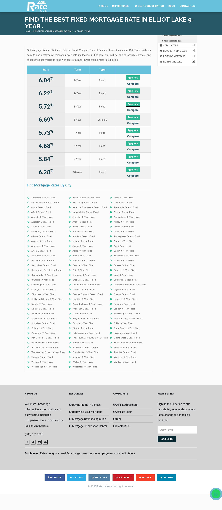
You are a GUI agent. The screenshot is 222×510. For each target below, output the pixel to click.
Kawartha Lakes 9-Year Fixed (87, 304)
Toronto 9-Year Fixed (42, 357)
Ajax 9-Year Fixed (123, 202)
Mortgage (122, 6)
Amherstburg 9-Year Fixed (127, 217)
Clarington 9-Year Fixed (43, 289)
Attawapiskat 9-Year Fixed (127, 236)
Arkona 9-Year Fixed (124, 226)
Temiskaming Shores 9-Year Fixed (48, 352)
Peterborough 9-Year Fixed (86, 333)
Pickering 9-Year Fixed (125, 333)
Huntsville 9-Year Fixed (125, 299)
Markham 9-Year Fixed (43, 313)
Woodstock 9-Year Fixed (85, 367)
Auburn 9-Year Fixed (82, 241)
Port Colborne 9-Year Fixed (45, 338)
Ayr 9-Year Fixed (122, 246)
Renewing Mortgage (173, 56)
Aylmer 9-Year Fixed (82, 246)
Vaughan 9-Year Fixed (84, 357)
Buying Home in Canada (86, 404)
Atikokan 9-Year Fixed (83, 236)
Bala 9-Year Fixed (82, 255)
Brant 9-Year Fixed (123, 275)
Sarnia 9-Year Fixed (83, 342)
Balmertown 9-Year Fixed (126, 255)
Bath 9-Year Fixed (82, 270)
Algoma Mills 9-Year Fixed (85, 212)
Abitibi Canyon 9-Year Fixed (86, 197)
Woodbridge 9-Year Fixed (44, 367)
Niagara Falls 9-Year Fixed (86, 318)
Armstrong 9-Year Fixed (43, 231)
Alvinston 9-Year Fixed (83, 217)
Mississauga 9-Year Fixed (127, 313)
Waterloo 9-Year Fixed (125, 357)
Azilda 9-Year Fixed (82, 251)
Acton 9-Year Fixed (123, 197)
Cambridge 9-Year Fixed (43, 284)
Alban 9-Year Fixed (41, 207)
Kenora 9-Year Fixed (124, 304)
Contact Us (187, 6)
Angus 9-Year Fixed (82, 222)
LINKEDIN (168, 477)
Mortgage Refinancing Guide (89, 418)
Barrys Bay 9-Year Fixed (43, 265)
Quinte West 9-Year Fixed (127, 338)
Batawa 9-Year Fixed (124, 265)
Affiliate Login (124, 411)
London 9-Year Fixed (124, 309)
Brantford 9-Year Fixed (42, 280)
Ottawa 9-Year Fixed (83, 328)
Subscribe (167, 439)
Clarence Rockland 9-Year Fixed (130, 284)
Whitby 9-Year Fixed (83, 362)
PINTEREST (125, 477)
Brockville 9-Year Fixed (84, 280)
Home (104, 6)
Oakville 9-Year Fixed (83, 323)
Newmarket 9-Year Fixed (43, 318)
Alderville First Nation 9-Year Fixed (89, 207)
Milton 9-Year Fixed (82, 313)
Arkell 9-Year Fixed (82, 226)
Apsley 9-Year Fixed (124, 222)
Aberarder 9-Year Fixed (43, 197)
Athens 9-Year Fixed (41, 236)
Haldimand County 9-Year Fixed (47, 299)
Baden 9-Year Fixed (124, 251)
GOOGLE (146, 477)
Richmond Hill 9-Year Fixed (45, 342)
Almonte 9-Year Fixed (42, 217)
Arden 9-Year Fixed (41, 226)
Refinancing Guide (172, 62)
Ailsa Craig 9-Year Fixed (84, 202)
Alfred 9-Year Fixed (41, 212)
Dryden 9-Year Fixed (124, 289)
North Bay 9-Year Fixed (43, 323)
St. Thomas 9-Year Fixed (85, 347)
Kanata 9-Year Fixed (41, 304)
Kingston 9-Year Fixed (42, 309)
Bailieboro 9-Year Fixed (43, 255)
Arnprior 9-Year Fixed (83, 231)
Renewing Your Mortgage (87, 411)
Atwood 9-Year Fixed (41, 241)
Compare (133, 83)
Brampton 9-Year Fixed (84, 275)
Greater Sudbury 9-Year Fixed (88, 294)
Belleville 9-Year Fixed (125, 270)
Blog (171, 6)
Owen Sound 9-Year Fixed (127, 328)
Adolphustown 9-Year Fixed (45, 202)
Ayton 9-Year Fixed (41, 251)
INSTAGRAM (101, 477)
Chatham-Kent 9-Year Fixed (87, 284)
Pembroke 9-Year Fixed (43, 333)
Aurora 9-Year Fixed (124, 241)
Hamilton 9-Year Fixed (84, 299)
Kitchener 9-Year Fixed (84, 309)
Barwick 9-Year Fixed (83, 265)
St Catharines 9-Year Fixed (44, 347)
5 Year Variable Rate (172, 41)
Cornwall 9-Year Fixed (84, 289)
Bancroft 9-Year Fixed (84, 260)
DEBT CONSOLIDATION (150, 6)
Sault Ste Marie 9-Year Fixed (128, 342)
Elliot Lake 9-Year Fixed (43, 294)
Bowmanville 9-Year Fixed (44, 275)
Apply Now (133, 78)
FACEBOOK (55, 477)
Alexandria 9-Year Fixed (126, 207)
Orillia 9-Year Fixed (123, 323)
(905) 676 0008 (34, 434)
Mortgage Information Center (89, 426)
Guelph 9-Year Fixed (124, 294)
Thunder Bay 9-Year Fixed (86, 352)
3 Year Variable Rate (172, 36)
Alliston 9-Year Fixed (124, 212)
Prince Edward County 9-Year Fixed (90, 338)
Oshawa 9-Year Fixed (42, 328)
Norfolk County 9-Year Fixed (128, 318)
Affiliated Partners (127, 404)
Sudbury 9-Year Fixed (125, 347)
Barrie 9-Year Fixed (124, 260)
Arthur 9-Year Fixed (124, 231)
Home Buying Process (174, 51)
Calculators (170, 45)
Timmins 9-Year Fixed (125, 352)
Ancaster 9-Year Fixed (42, 222)
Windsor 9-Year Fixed (125, 362)
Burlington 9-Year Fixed (126, 280)
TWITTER (78, 477)
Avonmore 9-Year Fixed (43, 246)
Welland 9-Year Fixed (42, 362)
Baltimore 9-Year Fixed (43, 260)
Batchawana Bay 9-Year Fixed (46, 270)
